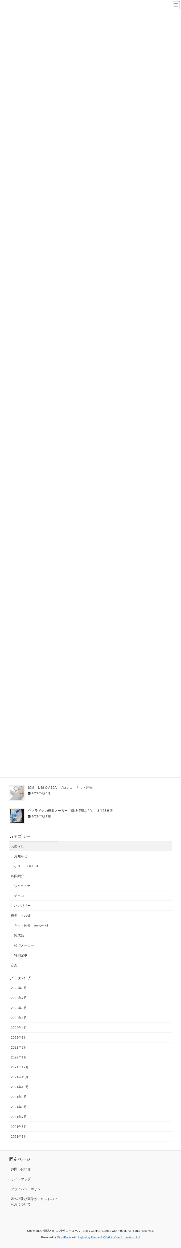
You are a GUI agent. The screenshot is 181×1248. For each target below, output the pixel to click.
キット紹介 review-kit (31, 925)
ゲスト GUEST (26, 866)
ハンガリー (22, 905)
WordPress (64, 1237)
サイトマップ (21, 1179)
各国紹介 (17, 876)
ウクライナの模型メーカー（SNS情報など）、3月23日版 (70, 810)
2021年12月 (20, 1067)
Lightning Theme (89, 1237)
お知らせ (17, 846)
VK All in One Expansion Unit (121, 1237)
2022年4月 (19, 1028)
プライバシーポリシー (27, 1189)
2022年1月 (19, 1057)
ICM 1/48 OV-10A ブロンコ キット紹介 (60, 787)
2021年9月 (19, 1097)
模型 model (20, 915)
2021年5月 (19, 1136)
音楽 (14, 965)
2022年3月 (19, 1037)
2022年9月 (19, 988)
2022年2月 (19, 1047)
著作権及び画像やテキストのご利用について (34, 1201)
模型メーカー (24, 945)
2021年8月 (19, 1107)
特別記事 (20, 955)
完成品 (19, 935)
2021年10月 (20, 1087)
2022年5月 (19, 1018)
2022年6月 (19, 1008)
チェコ (19, 896)
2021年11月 (19, 1077)
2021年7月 (19, 1117)
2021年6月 (19, 1127)
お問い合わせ (21, 1169)
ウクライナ (22, 886)
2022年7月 (19, 998)
